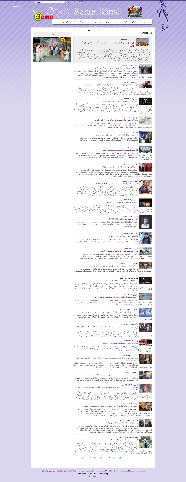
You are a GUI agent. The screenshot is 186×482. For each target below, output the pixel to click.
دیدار (108, 22)
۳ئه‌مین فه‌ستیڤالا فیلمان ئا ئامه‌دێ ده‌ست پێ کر (121, 280)
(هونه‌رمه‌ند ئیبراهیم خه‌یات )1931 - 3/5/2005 (123, 219)
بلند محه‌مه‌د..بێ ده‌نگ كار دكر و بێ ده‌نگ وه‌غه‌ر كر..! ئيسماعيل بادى (115, 375)
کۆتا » (76, 458)
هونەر (117, 22)
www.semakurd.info (85, 474)
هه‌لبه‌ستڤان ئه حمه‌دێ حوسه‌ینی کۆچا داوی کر (122, 236)
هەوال (134, 22)
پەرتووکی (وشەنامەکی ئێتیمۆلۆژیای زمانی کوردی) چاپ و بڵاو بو (116, 120)
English (75, 2)
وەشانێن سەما (96, 22)
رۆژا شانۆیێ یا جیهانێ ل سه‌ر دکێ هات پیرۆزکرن (121, 202)
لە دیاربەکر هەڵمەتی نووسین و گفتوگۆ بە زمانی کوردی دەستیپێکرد (115, 266)
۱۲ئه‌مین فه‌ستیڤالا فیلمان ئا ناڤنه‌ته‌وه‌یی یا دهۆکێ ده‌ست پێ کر (116, 297)
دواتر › (83, 458)
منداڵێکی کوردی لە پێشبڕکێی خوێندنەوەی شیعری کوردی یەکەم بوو (115, 68)
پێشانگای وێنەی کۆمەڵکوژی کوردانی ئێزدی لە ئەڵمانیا (120, 423)
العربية (69, 2)
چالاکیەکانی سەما (80, 22)
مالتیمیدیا (66, 22)
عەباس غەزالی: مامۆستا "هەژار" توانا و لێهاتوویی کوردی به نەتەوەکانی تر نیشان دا (110, 406)
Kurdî (81, 2)
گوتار (125, 22)
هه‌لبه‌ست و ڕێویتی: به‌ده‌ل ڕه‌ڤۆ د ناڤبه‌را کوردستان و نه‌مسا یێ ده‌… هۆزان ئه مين (109, 312)
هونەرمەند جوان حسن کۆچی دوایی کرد (124, 439)
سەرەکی (144, 22)
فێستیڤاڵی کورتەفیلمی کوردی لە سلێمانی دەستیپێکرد (120, 167)
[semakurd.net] (42, 20)
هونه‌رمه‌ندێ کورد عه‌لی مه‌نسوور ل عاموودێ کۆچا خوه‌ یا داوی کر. (115, 183)
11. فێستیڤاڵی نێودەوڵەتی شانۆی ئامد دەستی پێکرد (120, 150)
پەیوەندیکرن (150, 2)
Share (88, 30)
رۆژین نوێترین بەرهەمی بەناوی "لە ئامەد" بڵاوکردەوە (120, 101)
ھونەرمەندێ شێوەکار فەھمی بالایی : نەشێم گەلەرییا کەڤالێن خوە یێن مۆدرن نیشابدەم (109, 85)
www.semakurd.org (101, 474)
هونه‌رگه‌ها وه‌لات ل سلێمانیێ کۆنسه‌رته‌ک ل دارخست (120, 343)
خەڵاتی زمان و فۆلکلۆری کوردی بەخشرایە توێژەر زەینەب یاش (117, 135)
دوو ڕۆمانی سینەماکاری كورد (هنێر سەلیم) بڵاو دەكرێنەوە (118, 251)
